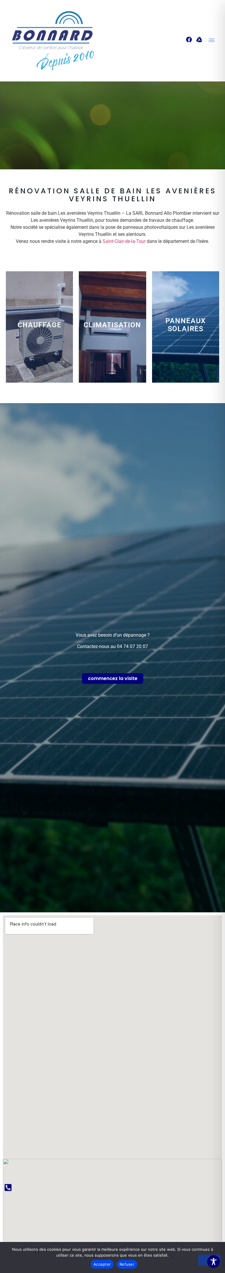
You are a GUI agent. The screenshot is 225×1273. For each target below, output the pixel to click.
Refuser (127, 1264)
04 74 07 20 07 (132, 646)
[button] (212, 40)
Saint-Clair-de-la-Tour (124, 241)
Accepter (102, 1264)
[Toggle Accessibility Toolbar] (214, 1262)
